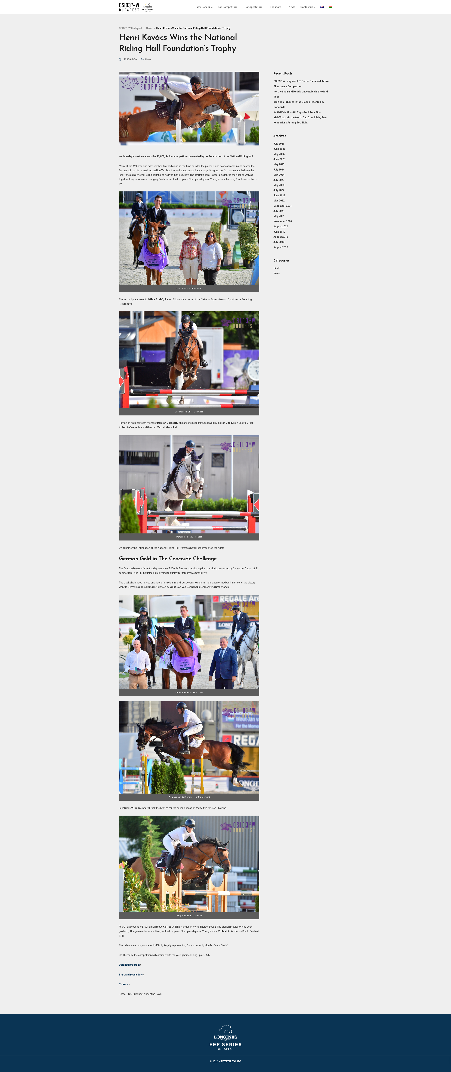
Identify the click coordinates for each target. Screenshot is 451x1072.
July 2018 (278, 242)
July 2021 (278, 211)
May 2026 (279, 154)
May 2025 (279, 164)
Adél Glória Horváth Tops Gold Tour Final (297, 112)
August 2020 (280, 226)
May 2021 (279, 216)
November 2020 (282, 221)
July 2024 (278, 169)
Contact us (306, 7)
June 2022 (279, 195)
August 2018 (280, 236)
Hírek (276, 268)
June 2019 (279, 231)
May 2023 (279, 185)
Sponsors (275, 7)
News (292, 7)
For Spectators (253, 7)
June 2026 (279, 148)
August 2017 (280, 247)
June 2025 (279, 159)
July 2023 (278, 179)
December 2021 (282, 205)
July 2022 (278, 190)
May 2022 (279, 200)
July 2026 (278, 143)
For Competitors (227, 7)
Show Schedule (204, 7)
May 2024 (279, 174)
